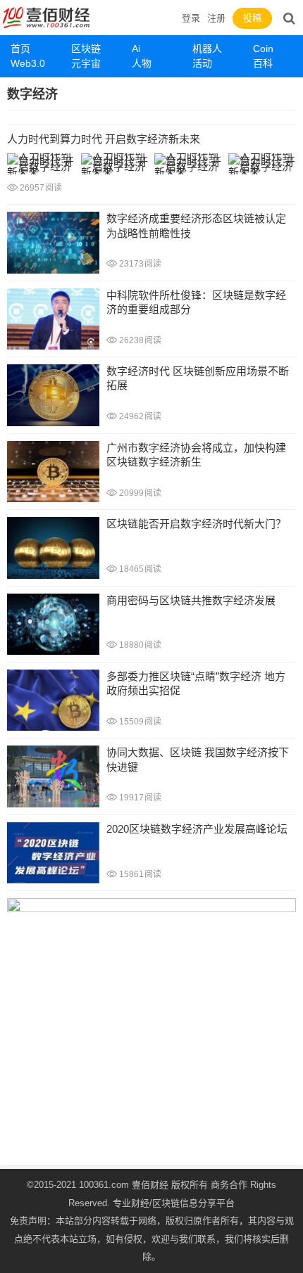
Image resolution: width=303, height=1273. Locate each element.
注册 (216, 18)
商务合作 (229, 1184)
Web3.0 (28, 63)
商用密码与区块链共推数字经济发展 (191, 600)
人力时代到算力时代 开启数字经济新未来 (103, 139)
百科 (263, 63)
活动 (202, 63)
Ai (136, 48)
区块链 (86, 48)
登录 (191, 18)
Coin (263, 48)
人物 (142, 63)
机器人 (207, 48)
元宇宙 (86, 63)
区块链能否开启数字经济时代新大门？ (196, 524)
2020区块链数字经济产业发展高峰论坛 (196, 829)
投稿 (252, 18)
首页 (20, 48)
